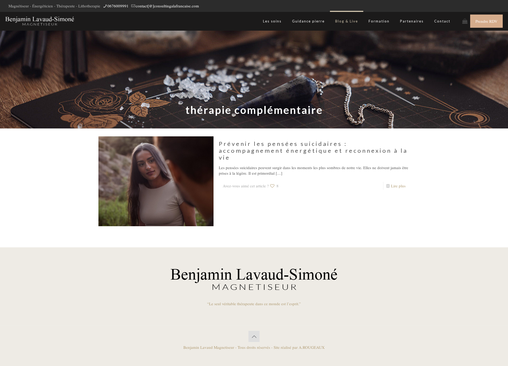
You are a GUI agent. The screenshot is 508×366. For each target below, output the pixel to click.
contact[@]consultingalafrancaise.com (167, 5)
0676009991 (118, 5)
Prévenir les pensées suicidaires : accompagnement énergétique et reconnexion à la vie (313, 150)
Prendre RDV (486, 21)
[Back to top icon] (254, 336)
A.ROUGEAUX (312, 347)
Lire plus (398, 185)
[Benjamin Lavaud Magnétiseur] (39, 21)
